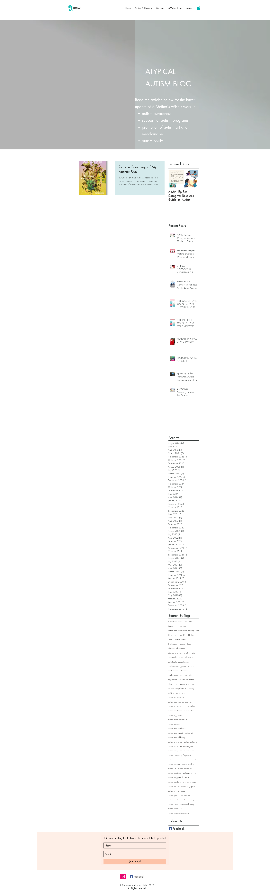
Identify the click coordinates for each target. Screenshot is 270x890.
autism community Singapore (179, 755)
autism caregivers (187, 746)
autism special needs (176, 790)
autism (181, 693)
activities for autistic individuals (180, 657)
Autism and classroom (177, 626)
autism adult (190, 706)
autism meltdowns (185, 768)
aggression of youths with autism (181, 679)
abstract (171, 648)
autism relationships (188, 782)
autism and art (174, 724)
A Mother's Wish (175, 621)
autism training (188, 799)
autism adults (189, 710)
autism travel (173, 804)
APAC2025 (188, 621)
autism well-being (187, 804)
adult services (184, 670)
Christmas (172, 635)
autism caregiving (175, 750)
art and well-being (187, 684)
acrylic (192, 652)
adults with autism (175, 675)
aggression (188, 675)
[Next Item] (194, 179)
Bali (197, 630)
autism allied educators (177, 719)
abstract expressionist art (178, 652)
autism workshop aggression (179, 813)
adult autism (173, 670)
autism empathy (174, 764)
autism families (188, 764)
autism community (191, 750)
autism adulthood (175, 710)
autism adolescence (176, 697)
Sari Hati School (180, 639)
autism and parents (175, 733)
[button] (198, 8)
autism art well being (176, 737)
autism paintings (174, 773)
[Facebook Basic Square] (170, 828)
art (177, 684)
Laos (170, 639)
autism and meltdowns (177, 728)
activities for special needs (178, 661)
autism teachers (174, 799)
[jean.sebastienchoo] (123, 876)
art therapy (189, 688)
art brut (171, 688)
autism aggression (175, 715)
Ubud (188, 644)
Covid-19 (181, 635)
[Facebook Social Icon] (131, 876)
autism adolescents (175, 706)
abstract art (180, 648)
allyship (171, 684)
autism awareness (175, 741)
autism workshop (175, 808)
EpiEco (194, 635)
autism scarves (174, 786)
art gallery (180, 688)
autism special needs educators (180, 795)
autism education (191, 759)
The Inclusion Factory (176, 644)
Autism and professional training (181, 630)
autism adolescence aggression (181, 701)
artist (170, 693)
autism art (189, 733)
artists (175, 693)
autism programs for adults (178, 777)
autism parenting (189, 773)
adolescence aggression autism (181, 666)
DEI (188, 635)
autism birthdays (190, 741)
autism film (172, 768)
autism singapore (188, 786)
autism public (173, 782)
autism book (173, 746)
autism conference (175, 759)
